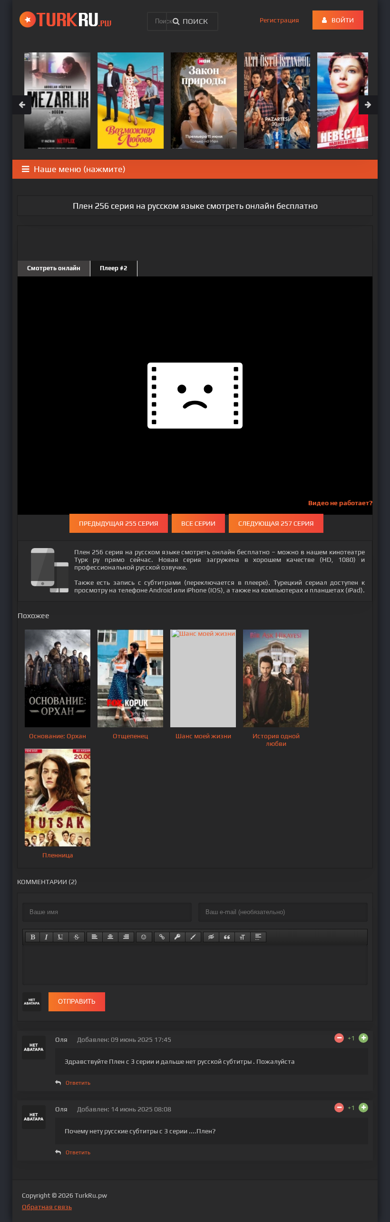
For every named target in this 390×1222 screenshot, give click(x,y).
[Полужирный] (32, 937)
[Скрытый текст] (211, 937)
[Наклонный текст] (46, 937)
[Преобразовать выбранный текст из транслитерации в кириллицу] (242, 937)
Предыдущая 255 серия (118, 523)
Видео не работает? (340, 503)
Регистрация (279, 20)
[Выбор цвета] (193, 937)
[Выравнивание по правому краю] (126, 937)
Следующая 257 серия (276, 523)
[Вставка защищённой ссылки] (177, 937)
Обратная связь (47, 1207)
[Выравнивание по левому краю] (95, 937)
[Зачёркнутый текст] (76, 937)
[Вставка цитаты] (227, 937)
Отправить (77, 1001)
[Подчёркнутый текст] (61, 937)
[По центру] (110, 937)
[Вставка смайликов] (144, 937)
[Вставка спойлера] (258, 937)
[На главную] (67, 19)
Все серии (198, 523)
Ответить (78, 1082)
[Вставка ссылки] (162, 937)
